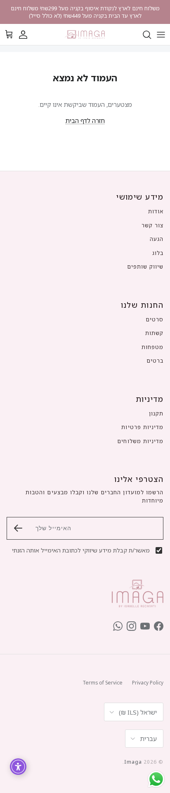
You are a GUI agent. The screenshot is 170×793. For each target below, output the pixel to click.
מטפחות (152, 347)
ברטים (154, 360)
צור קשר (152, 225)
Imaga (133, 761)
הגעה (156, 239)
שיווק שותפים (145, 266)
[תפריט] (161, 35)
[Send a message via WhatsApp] (156, 779)
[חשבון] (27, 35)
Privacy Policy (147, 682)
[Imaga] (85, 34)
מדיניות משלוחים (140, 441)
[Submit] (18, 528)
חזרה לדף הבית (85, 120)
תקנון (156, 413)
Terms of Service (103, 682)
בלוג (157, 253)
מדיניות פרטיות (142, 427)
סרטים (154, 319)
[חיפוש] (143, 35)
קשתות (154, 333)
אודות (155, 211)
